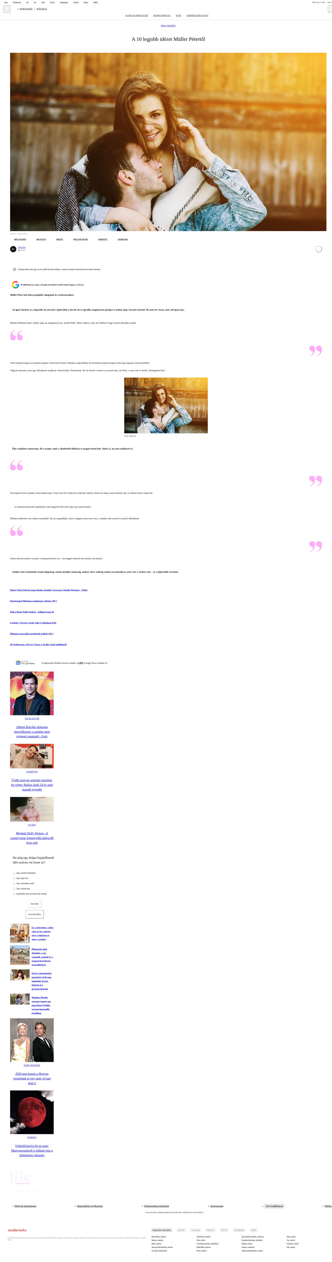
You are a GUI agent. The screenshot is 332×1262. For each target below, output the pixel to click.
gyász (32, 825)
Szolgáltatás (239, 1230)
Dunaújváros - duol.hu (203, 1236)
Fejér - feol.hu (201, 1240)
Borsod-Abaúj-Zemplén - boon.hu (162, 1247)
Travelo (52, 2)
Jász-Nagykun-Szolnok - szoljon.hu (253, 1236)
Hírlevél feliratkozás (25, 1205)
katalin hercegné (137, 15)
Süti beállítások (274, 1206)
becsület (41, 239)
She (35, 2)
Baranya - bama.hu (157, 1240)
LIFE (81, 663)
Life (27, 2)
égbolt (31, 1137)
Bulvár (224, 1230)
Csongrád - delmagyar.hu (159, 1250)
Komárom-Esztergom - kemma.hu (252, 1240)
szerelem (123, 239)
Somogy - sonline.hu (248, 1247)
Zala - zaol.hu (291, 1247)
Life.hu (22, 247)
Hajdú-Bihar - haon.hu (203, 1247)
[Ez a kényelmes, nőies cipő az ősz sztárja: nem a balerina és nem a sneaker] (20, 933)
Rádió (253, 1230)
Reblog (86, 2)
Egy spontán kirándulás (26, 873)
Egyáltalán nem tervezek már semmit (31, 894)
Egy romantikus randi (25, 883)
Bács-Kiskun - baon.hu (159, 1236)
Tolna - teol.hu (291, 1236)
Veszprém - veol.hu (293, 1243)
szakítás (32, 771)
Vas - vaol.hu (291, 1240)
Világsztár (32, 718)
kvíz (178, 15)
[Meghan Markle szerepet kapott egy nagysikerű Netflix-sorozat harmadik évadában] (20, 999)
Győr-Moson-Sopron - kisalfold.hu (207, 1243)
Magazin (210, 1230)
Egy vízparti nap (23, 888)
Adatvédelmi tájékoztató (90, 1205)
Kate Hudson (32, 1065)
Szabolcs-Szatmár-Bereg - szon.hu (252, 1250)
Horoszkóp (26, 9)
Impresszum (216, 1205)
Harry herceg (162, 15)
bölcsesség (168, 26)
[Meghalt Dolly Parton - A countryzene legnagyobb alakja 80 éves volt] (32, 809)
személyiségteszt (197, 15)
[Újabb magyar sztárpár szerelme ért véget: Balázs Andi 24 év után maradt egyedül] (32, 756)
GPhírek (75, 2)
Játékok (95, 2)
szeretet (102, 239)
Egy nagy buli (22, 878)
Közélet (181, 1230)
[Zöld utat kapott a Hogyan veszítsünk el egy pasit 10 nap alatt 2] (32, 1040)
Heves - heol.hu (201, 1250)
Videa (43, 2)
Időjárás (42, 9)
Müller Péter (80, 239)
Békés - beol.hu (156, 1243)
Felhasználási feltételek (156, 1205)
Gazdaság (196, 1230)
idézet (59, 239)
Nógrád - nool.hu (247, 1243)
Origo (6, 2)
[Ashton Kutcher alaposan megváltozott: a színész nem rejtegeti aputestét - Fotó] (32, 693)
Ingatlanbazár (64, 2)
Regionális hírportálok (162, 1230)
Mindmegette (17, 2)
